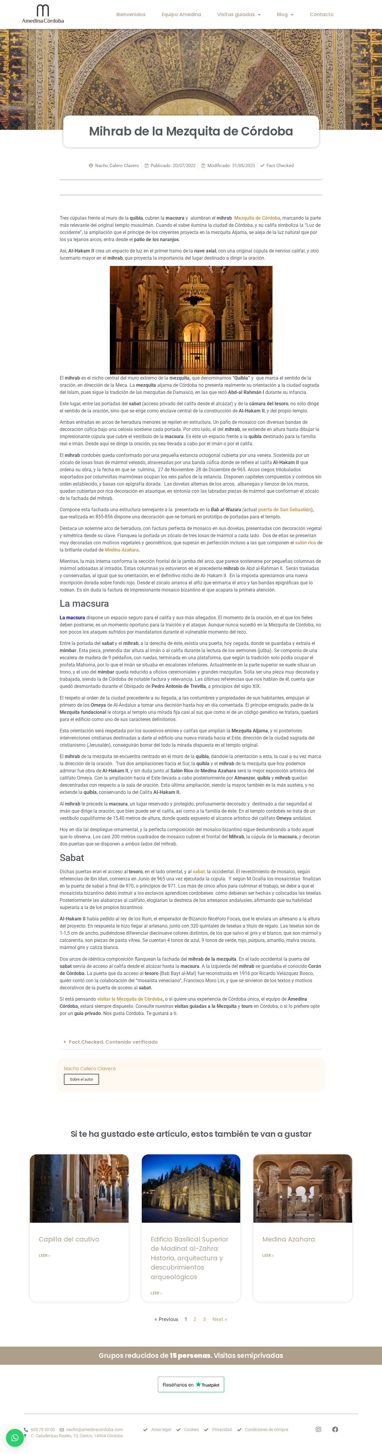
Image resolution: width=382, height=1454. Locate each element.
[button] (191, 1042)
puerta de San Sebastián (284, 509)
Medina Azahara (121, 550)
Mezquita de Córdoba (257, 218)
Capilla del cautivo (69, 1239)
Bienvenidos (131, 14)
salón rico (305, 543)
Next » (219, 1319)
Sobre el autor (81, 1079)
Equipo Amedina (181, 14)
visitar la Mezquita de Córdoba (130, 999)
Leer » (44, 1255)
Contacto (322, 14)
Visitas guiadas (236, 14)
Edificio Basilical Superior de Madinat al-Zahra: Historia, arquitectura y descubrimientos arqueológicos (189, 1258)
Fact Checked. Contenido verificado (113, 1042)
